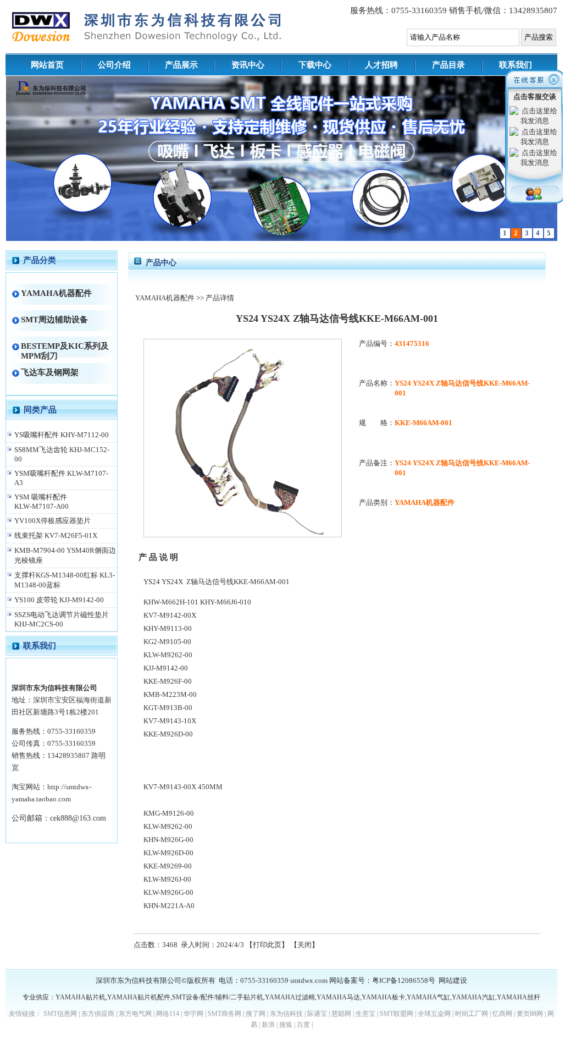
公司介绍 (114, 65)
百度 (303, 1025)
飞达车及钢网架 (50, 372)
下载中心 (314, 65)
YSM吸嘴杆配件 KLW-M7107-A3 (61, 478)
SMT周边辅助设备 (54, 319)
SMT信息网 (60, 1014)
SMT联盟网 (396, 1014)
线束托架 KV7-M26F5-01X (55, 535)
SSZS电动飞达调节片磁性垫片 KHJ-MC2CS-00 (61, 619)
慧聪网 (341, 1014)
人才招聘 (381, 65)
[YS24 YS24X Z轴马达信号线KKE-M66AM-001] (242, 535)
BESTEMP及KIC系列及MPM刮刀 (65, 350)
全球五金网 (434, 1014)
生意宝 (365, 1014)
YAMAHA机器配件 (56, 293)
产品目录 (448, 65)
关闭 (304, 945)
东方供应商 (97, 1014)
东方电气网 (135, 1014)
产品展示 (181, 65)
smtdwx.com (309, 980)
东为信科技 (286, 1014)
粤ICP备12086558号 (403, 980)
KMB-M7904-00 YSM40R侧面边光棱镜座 (65, 555)
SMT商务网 (224, 1014)
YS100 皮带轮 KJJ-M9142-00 (59, 600)
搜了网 (255, 1014)
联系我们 (515, 65)
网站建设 (453, 980)
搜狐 (285, 1025)
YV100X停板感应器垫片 (52, 520)
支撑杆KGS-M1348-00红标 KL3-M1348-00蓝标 (64, 580)
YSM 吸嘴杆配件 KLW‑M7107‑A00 (41, 501)
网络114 (167, 1014)
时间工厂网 (471, 1014)
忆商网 (502, 1014)
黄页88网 (530, 1014)
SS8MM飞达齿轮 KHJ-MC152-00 (61, 454)
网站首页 (47, 65)
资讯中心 (247, 65)
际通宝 (317, 1014)
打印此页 (267, 945)
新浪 (268, 1025)
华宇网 (193, 1014)
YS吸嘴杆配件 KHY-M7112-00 (61, 435)
